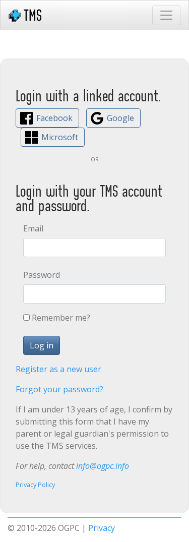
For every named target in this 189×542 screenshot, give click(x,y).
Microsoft (59, 137)
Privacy (101, 527)
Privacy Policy (35, 484)
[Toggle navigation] (166, 15)
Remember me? (61, 317)
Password (41, 274)
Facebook (54, 118)
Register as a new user (58, 369)
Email (33, 228)
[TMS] (25, 15)
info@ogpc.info (102, 465)
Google (120, 118)
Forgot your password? (59, 389)
